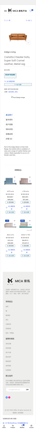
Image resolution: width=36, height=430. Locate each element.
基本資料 (9, 120)
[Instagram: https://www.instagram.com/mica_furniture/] (9, 397)
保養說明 (9, 134)
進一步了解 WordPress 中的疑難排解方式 (15, 423)
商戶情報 (9, 124)
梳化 (16, 92)
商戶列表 (8, 352)
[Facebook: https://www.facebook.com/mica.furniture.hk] (7, 397)
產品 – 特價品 (10, 333)
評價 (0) (9, 139)
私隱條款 (8, 370)
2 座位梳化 (11, 92)
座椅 (7, 306)
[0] (30, 11)
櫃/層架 (8, 315)
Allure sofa (10, 235)
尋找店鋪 (8, 343)
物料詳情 (9, 129)
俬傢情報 (8, 348)
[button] (9, 81)
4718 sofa (25, 191)
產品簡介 (9, 115)
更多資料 (11, 202)
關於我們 (8, 357)
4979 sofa (10, 191)
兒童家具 (8, 324)
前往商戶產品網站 (10, 74)
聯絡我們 (8, 361)
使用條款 (8, 365)
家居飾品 (8, 328)
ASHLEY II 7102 (25, 235)
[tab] (18, 115)
